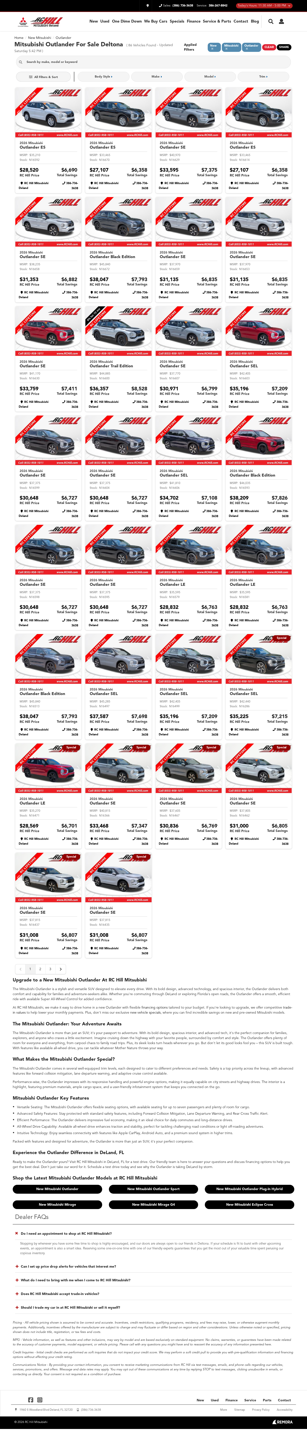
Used (104, 22)
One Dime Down (127, 22)
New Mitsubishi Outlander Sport (153, 1189)
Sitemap (239, 1410)
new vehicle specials (145, 1012)
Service (250, 1400)
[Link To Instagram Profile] (39, 1400)
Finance (194, 22)
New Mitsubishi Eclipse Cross (249, 1204)
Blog (255, 22)
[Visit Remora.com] (282, 1423)
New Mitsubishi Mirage (57, 1204)
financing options (155, 1007)
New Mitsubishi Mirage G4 (153, 1204)
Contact (241, 22)
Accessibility (285, 1410)
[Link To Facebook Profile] (31, 1400)
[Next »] (61, 969)
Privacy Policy (261, 1410)
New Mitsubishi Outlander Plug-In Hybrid (249, 1189)
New (93, 22)
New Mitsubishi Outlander (57, 1189)
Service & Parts (217, 22)
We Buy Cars (155, 22)
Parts (267, 1400)
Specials (177, 22)
